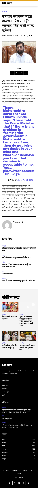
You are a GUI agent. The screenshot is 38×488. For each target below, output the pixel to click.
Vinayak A (28, 36)
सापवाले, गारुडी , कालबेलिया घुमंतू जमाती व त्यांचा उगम (18, 281)
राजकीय (4, 11)
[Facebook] (12, 73)
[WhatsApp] (26, 73)
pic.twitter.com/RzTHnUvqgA (18, 172)
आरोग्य (4, 422)
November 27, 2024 (25, 180)
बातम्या (21, 314)
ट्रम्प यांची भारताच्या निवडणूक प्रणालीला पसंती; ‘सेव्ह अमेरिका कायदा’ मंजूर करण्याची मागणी (26, 321)
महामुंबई (4, 246)
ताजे (3, 271)
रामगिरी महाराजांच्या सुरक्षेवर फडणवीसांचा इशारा (16, 257)
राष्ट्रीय (4, 407)
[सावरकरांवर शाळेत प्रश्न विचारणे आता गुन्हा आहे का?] (28, 336)
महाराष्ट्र (4, 255)
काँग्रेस (4, 343)
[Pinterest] (21, 73)
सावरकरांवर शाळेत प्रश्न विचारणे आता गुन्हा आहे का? (27, 347)
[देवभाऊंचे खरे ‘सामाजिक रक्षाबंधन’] (10, 307)
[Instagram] (14, 483)
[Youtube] (28, 483)
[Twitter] (16, 73)
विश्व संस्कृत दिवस (7, 274)
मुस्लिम (3, 262)
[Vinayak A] (7, 225)
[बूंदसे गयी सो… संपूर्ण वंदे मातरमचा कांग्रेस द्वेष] (10, 336)
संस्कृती (4, 278)
